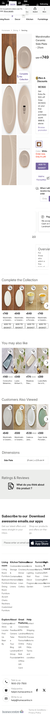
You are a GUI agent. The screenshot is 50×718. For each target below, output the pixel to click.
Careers (13, 633)
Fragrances (32, 583)
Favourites (23, 640)
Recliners (6, 603)
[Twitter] (44, 690)
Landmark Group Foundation (15, 654)
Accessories (40, 583)
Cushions (39, 573)
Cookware (14, 566)
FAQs (29, 647)
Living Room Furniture (6, 572)
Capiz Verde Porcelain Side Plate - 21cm (42, 438)
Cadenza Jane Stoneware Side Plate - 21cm (30, 438)
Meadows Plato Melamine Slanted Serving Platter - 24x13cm (30, 382)
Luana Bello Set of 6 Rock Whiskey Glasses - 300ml (42, 382)
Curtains (38, 569)
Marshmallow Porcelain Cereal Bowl (30, 319)
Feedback (14, 630)
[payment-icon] (43, 216)
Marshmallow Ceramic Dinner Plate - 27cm (19, 319)
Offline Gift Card (21, 664)
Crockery (22, 569)
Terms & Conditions (37, 710)
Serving (24, 30)
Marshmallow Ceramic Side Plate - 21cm (7, 319)
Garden (30, 586)
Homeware (6, 30)
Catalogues (7, 623)
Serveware (23, 566)
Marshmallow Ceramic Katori (42, 319)
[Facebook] (36, 690)
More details (8, 11)
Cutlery (21, 586)
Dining (15, 30)
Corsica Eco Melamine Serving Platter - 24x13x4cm (7, 382)
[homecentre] (13, 711)
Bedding (38, 566)
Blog (12, 647)
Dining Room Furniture (6, 590)
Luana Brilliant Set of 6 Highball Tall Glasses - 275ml (19, 382)
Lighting (30, 573)
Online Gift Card (21, 647)
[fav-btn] (10, 288)
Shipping (30, 630)
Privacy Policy (35, 712)
